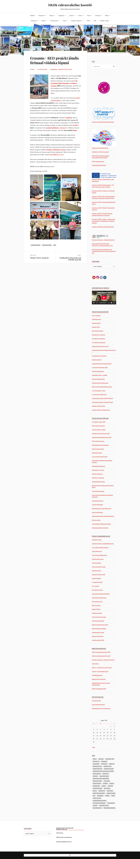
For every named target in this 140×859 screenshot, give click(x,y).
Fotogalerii (41, 15)
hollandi (107, 781)
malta (95, 790)
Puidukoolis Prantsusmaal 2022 (101, 433)
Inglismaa (61, 15)
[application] (104, 297)
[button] (36, 188)
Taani (64, 20)
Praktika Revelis (96, 578)
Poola (88, 15)
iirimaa (105, 783)
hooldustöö (97, 783)
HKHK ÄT (95, 776)
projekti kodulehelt (52, 128)
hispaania (104, 763)
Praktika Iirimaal (97, 539)
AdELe (88, 20)
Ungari (95, 805)
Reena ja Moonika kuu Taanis (100, 624)
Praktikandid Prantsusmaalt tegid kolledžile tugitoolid (70, 259)
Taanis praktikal (96, 563)
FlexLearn (96, 763)
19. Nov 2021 (43, 69)
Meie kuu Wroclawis (98, 559)
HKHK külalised (109, 768)
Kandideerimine (104, 20)
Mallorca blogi (96, 520)
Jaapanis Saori (96, 327)
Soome (80, 15)
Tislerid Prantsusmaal (98, 491)
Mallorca (107, 788)
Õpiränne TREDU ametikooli (39, 258)
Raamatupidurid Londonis (99, 628)
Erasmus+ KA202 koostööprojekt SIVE (103, 227)
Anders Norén (81, 855)
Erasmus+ (55, 69)
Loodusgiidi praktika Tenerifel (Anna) (102, 402)
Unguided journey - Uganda (99, 375)
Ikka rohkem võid (97, 551)
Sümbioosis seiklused (98, 477)
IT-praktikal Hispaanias (98, 342)
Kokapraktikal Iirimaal (98, 481)
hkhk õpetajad (46, 245)
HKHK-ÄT (111, 763)
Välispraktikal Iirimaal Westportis (101, 508)
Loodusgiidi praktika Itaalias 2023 (101, 363)
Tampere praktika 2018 (98, 574)
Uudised (32, 15)
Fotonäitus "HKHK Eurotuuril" (100, 152)
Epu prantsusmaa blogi (98, 704)
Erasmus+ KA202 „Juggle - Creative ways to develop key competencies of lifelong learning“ (103, 221)
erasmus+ (104, 761)
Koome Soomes (96, 323)
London (110, 785)
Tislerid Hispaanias (97, 504)
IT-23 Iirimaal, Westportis (99, 394)
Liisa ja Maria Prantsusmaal (99, 456)
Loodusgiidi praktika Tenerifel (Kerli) (102, 398)
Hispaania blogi (96, 319)
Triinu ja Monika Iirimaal (99, 617)
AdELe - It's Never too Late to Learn (102, 667)
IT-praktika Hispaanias (98, 338)
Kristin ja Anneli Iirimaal (99, 567)
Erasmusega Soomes (97, 500)
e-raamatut (68, 117)
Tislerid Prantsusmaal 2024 (99, 367)
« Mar (93, 747)
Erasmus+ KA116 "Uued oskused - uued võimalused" (103, 180)
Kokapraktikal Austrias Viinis (100, 346)
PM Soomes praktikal (98, 621)
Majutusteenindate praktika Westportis (103, 516)
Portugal (97, 15)
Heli (33, 69)
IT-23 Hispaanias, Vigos (98, 390)
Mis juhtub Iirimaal (97, 590)
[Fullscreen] (114, 303)
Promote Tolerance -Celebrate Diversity (103, 660)
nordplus (102, 790)
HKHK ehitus (107, 766)
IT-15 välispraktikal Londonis (100, 547)
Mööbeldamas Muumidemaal (100, 445)
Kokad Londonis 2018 (98, 640)
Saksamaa (100, 795)
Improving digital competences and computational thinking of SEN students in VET (104, 251)
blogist (75, 130)
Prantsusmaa (54, 20)
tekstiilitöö (97, 798)
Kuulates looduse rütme (98, 406)
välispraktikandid (109, 807)
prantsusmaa (111, 793)
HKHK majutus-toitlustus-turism (103, 771)
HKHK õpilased (97, 781)
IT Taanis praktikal (97, 582)
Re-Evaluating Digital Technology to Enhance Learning (64, 83)
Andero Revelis (96, 609)
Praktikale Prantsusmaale (99, 597)
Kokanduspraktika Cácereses (100, 527)
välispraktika (97, 807)
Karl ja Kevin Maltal (97, 331)
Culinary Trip (109, 758)
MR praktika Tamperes (98, 425)
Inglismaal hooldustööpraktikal (101, 594)
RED (95, 20)
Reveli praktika (96, 605)
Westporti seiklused (97, 636)
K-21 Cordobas (96, 315)
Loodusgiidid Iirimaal (98, 632)
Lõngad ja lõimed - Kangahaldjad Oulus (103, 543)
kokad (104, 785)
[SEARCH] (113, 66)
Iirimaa (51, 15)
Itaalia (43, 20)
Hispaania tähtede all (98, 371)
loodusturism (97, 788)
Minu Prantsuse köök (98, 449)
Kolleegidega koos (97, 675)
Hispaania (34, 20)
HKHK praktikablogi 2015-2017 (101, 656)
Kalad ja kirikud (96, 570)
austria (101, 758)
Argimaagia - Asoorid (98, 470)
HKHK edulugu (97, 766)
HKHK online (97, 773)
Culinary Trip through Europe (100, 671)
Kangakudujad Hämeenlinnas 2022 (101, 437)
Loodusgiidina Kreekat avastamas (101, 524)
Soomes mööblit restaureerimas (101, 410)
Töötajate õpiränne (76, 20)
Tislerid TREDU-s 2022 (98, 429)
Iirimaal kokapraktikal (98, 379)
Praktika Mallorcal (97, 474)
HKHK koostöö (64, 69)
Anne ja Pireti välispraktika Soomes (102, 386)
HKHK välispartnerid (98, 161)
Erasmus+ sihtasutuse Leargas (55, 150)
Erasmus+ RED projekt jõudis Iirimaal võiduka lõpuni (54, 60)
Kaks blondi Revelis (97, 512)
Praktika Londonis (97, 613)
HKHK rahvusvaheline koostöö (70, 5)
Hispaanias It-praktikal (98, 334)
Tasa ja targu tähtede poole (99, 555)
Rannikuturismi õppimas (99, 679)
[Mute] (111, 303)
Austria (71, 15)
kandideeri (96, 785)
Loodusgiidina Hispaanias (99, 356)
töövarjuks (111, 803)
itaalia (112, 783)
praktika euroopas (99, 793)
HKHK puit (106, 773)
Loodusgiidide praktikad (99, 165)
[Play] (94, 303)
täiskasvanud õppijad (99, 800)
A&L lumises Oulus (97, 601)
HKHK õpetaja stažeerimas (101, 778)
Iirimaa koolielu (96, 700)
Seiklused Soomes (97, 452)
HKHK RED (95, 663)
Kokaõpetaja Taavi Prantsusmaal (101, 708)
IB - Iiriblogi (95, 586)
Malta (107, 15)
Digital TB (96, 761)
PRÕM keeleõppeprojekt (99, 688)
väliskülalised (104, 805)
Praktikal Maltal (96, 359)
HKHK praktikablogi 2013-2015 (101, 652)
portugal (110, 790)
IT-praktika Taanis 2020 (98, 422)
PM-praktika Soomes (98, 441)
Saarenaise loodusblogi (98, 466)
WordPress (65, 855)
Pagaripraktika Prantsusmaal (100, 383)
